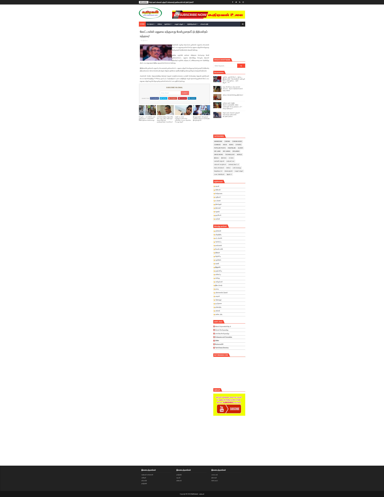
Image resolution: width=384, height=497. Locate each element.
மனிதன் (143, 478)
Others (238, 144)
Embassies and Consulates (223, 337)
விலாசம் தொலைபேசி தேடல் (223, 326)
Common (217, 144)
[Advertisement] (229, 434)
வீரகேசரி (179, 480)
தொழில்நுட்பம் (218, 171)
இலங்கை (145, 40)
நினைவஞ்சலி (228, 171)
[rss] (239, 2)
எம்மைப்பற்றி (204, 24)
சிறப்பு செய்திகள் (219, 167)
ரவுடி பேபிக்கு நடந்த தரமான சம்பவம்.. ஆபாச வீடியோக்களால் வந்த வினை (233, 88)
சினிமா (160, 24)
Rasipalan (232, 148)
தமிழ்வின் (144, 483)
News (231, 144)
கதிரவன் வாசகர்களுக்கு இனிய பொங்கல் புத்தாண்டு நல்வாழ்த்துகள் (171, 2)
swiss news (218, 154)
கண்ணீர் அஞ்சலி (219, 161)
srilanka (236, 151)
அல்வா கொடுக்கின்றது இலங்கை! (233, 95)
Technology (230, 154)
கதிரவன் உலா (230, 161)
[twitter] (236, 2)
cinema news (237, 141)
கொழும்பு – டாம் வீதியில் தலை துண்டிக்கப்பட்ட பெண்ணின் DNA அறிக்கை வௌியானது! (147, 118)
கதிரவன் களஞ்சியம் (220, 164)
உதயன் (178, 478)
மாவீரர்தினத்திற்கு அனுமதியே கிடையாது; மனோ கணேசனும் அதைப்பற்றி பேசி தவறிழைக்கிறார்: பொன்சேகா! (165, 119)
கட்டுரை (231, 158)
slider (240, 148)
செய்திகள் (150, 24)
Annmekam (218, 141)
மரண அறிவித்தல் (219, 174)
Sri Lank (217, 151)
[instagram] (243, 2)
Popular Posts (220, 148)
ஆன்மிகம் (167, 24)
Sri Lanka (226, 151)
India (225, 144)
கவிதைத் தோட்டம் (234, 164)
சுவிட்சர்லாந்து (237, 167)
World (239, 154)
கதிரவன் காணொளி (147, 475)
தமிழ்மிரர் (179, 475)
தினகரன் (214, 478)
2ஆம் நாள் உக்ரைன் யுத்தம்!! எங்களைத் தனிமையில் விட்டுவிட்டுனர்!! (231, 114)
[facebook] (232, 2)
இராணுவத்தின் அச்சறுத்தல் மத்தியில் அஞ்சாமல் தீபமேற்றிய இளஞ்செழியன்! (201, 118)
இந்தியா (216, 158)
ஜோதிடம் (229, 174)
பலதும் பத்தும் (179, 24)
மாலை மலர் (214, 475)
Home (142, 24)
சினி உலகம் (214, 480)
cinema (227, 141)
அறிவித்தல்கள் (192, 24)
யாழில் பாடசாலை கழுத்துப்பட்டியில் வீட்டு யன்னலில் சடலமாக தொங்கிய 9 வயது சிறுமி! (183, 119)
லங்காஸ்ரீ (144, 480)
